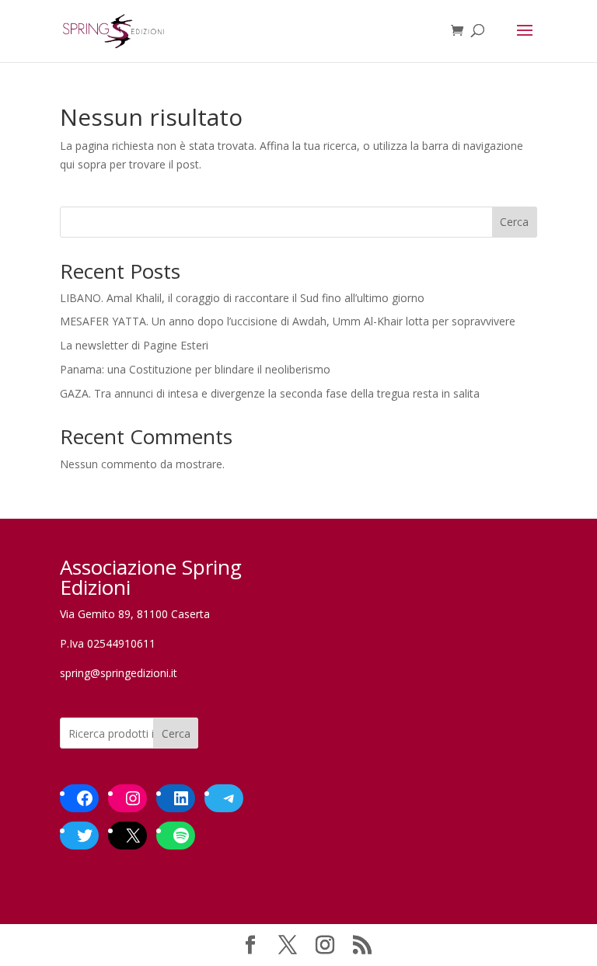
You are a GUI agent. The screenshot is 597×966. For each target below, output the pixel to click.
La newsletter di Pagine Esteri (134, 345)
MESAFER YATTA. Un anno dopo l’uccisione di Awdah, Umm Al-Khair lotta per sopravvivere (287, 321)
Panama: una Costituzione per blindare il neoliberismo (195, 369)
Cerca (514, 221)
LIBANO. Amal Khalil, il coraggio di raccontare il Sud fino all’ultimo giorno (242, 297)
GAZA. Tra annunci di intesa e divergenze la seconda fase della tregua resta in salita (270, 393)
